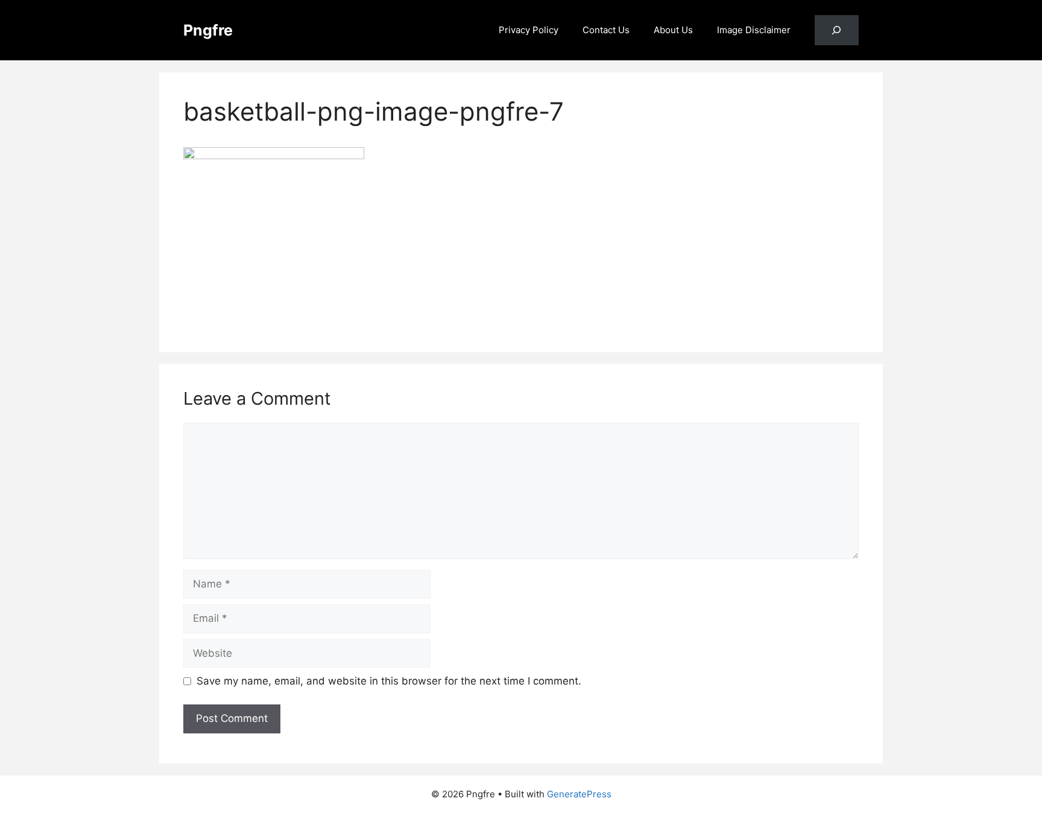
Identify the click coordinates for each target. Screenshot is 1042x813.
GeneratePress (579, 794)
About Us (673, 30)
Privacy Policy (528, 30)
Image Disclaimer (754, 30)
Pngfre (208, 30)
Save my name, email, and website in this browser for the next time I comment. (389, 681)
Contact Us (606, 30)
